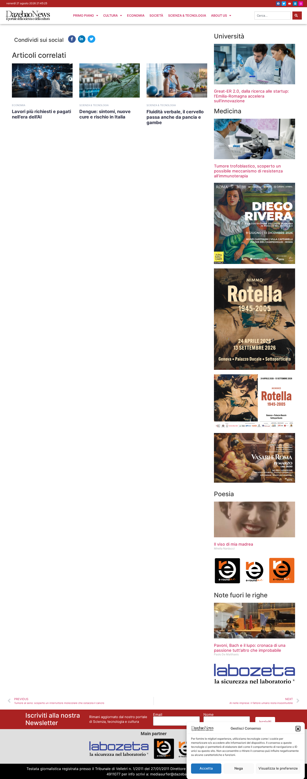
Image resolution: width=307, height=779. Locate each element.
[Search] (297, 15)
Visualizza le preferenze (278, 768)
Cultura (110, 15)
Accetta (206, 768)
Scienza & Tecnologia (187, 15)
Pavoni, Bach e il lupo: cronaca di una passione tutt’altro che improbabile (249, 648)
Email (157, 714)
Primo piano (83, 15)
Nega (238, 768)
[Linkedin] (295, 3)
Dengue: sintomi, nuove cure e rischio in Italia (105, 114)
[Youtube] (289, 3)
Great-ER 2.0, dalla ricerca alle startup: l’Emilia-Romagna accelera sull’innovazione (251, 96)
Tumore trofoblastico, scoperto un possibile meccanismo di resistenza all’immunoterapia (248, 171)
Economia (136, 15)
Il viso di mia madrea (233, 544)
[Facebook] (278, 3)
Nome (208, 714)
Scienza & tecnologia (94, 105)
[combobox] (272, 15)
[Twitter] (284, 3)
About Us (219, 15)
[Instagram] (300, 3)
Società (156, 15)
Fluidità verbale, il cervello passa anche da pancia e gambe (175, 117)
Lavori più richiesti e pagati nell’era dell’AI (41, 114)
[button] (298, 728)
